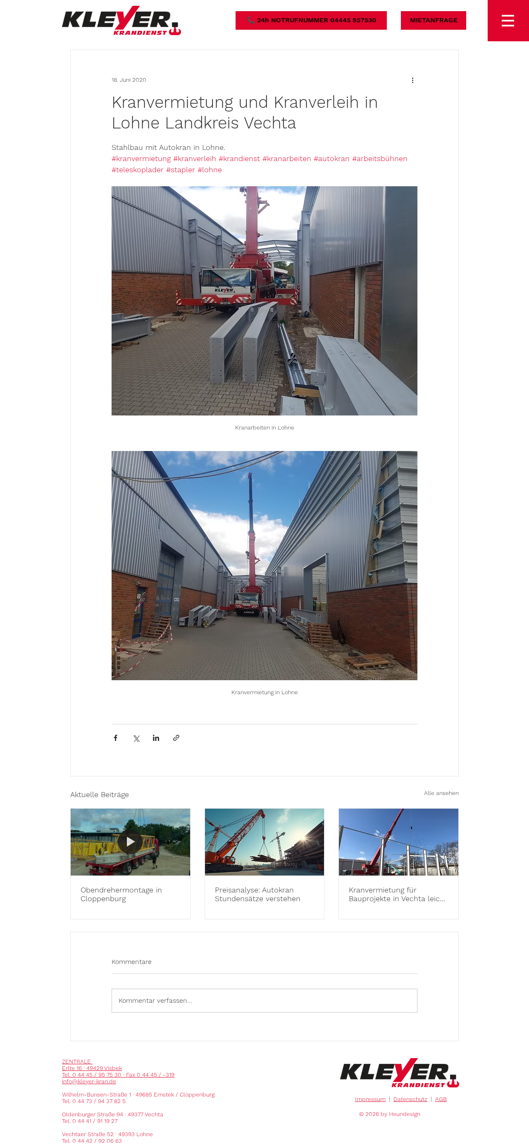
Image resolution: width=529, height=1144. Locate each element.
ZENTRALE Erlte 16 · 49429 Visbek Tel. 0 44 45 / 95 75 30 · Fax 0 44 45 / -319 (118, 1068)
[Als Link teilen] (176, 738)
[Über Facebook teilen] (115, 738)
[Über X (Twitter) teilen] (136, 738)
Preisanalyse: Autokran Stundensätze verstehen (257, 894)
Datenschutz (410, 1099)
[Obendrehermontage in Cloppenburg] (130, 842)
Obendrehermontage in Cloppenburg (121, 894)
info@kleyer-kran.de (89, 1081)
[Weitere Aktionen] (412, 80)
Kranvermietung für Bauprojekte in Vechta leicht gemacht (398, 894)
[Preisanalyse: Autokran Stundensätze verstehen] (264, 842)
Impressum (370, 1099)
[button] (508, 20)
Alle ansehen (441, 793)
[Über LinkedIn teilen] (156, 738)
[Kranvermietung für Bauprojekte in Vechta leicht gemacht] (398, 842)
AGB (441, 1099)
